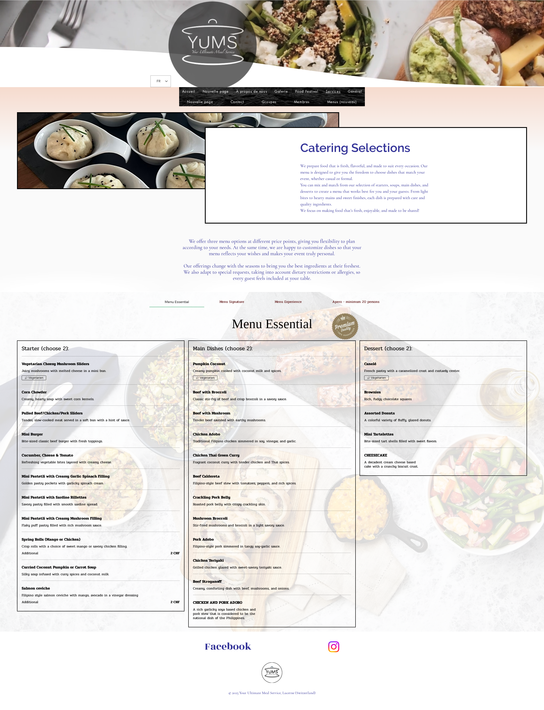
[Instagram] (333, 646)
